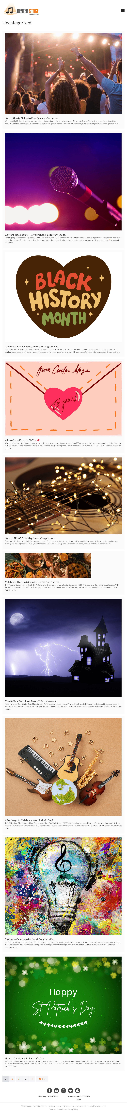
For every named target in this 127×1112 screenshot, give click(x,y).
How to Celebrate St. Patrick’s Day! (25, 1058)
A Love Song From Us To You (21, 440)
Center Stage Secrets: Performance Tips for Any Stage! (35, 234)
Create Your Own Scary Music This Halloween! (31, 701)
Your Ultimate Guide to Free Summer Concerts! (31, 118)
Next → (41, 1078)
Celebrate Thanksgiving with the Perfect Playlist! (32, 582)
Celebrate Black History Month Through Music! (31, 346)
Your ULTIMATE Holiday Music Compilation (29, 538)
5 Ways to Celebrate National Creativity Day (30, 939)
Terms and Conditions (57, 1109)
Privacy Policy (72, 1109)
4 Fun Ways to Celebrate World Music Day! (29, 820)
